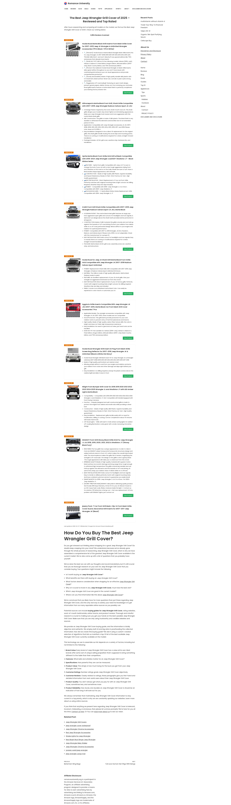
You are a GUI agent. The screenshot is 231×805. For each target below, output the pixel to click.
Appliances (145, 89)
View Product (128, 93)
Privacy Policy (146, 54)
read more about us (102, 712)
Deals (86, 9)
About (143, 58)
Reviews (73, 9)
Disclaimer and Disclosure (151, 51)
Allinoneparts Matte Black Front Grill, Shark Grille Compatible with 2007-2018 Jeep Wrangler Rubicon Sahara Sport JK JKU (107, 104)
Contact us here (77, 712)
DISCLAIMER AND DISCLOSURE (141, 9)
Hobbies (145, 99)
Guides (93, 9)
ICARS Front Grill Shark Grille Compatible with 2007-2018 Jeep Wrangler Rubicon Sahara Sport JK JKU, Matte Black (107, 208)
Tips (143, 92)
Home (66, 9)
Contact (144, 61)
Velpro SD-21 (145, 31)
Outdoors (145, 103)
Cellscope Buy (146, 41)
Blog (80, 9)
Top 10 (100, 9)
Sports (143, 96)
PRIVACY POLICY (147, 113)
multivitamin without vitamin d (153, 21)
